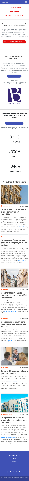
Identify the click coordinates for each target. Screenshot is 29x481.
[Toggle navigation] (26, 2)
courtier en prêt (21, 226)
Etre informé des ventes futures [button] (13, 123)
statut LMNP (11, 340)
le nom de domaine (14, 8)
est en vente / (14, 15)
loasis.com (14, 11)
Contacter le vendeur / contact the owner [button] (13, 41)
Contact (14, 461)
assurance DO (21, 260)
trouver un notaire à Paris (15, 381)
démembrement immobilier (10, 311)
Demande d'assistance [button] (13, 76)
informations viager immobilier (8, 437)
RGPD (14, 458)
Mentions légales (14, 455)
